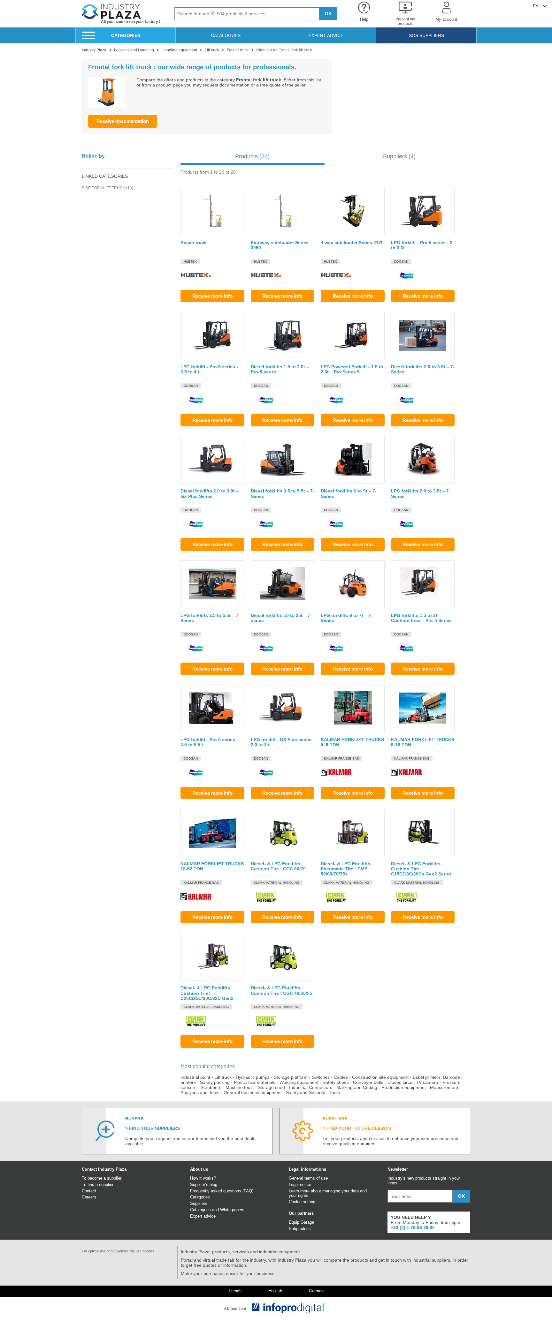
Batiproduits (300, 1228)
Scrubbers (211, 1087)
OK (328, 13)
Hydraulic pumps (253, 1077)
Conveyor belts (368, 1082)
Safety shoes (336, 1082)
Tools (334, 1092)
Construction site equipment (380, 1077)
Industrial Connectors (310, 1087)
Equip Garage (301, 1222)
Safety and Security (305, 1092)
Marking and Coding (356, 1087)
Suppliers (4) (399, 156)
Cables (341, 1077)
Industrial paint (195, 1077)
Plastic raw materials (254, 1082)
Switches (321, 1077)
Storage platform (291, 1077)
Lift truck (223, 1077)
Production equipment (403, 1087)
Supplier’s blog (203, 1184)
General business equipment (253, 1092)
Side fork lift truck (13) (107, 188)
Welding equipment (299, 1082)
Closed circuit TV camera (412, 1082)
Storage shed (271, 1087)
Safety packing (215, 1082)
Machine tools (240, 1087)
